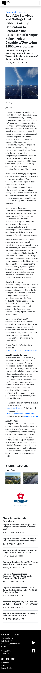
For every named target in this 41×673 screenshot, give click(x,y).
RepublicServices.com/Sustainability (22, 350)
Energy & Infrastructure (15, 12)
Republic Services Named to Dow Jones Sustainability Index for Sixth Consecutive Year (20, 590)
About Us (5, 653)
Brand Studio (6, 668)
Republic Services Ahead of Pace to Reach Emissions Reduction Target (19, 539)
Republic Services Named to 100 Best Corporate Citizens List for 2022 (20, 551)
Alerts (3, 665)
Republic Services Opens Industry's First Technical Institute (20, 614)
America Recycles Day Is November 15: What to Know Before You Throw (20, 603)
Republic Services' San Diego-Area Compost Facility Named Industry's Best (19, 526)
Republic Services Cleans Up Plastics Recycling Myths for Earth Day (20, 563)
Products (5, 662)
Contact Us (6, 651)
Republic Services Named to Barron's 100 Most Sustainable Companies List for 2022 (17, 576)
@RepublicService (30, 416)
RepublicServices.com (14, 408)
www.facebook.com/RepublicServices (20, 414)
